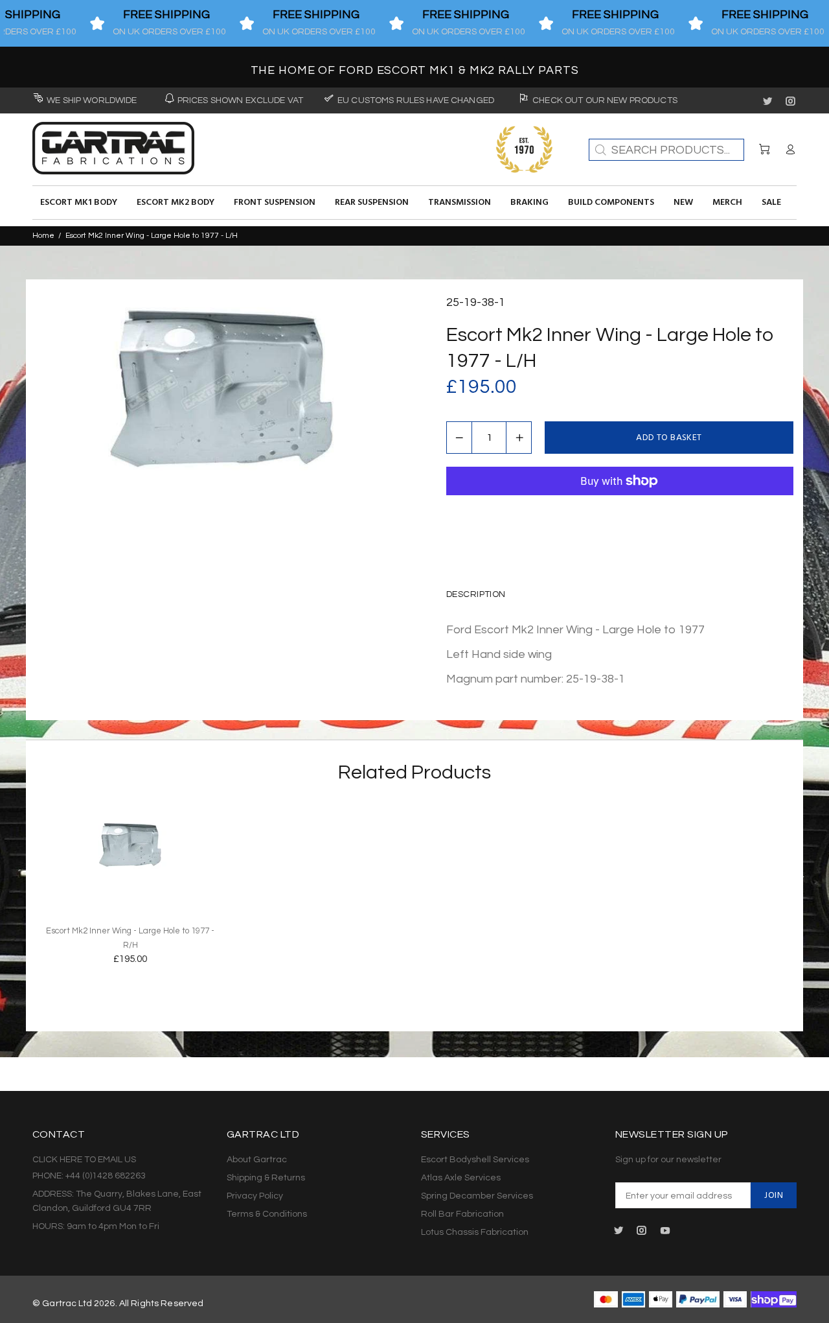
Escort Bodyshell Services (475, 1159)
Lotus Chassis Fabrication (474, 1232)
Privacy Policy (255, 1195)
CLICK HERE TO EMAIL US (84, 1159)
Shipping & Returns (266, 1177)
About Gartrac (257, 1159)
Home (43, 235)
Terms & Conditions (267, 1214)
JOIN (773, 1195)
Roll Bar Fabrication (462, 1214)
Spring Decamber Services (477, 1195)
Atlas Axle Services (461, 1177)
